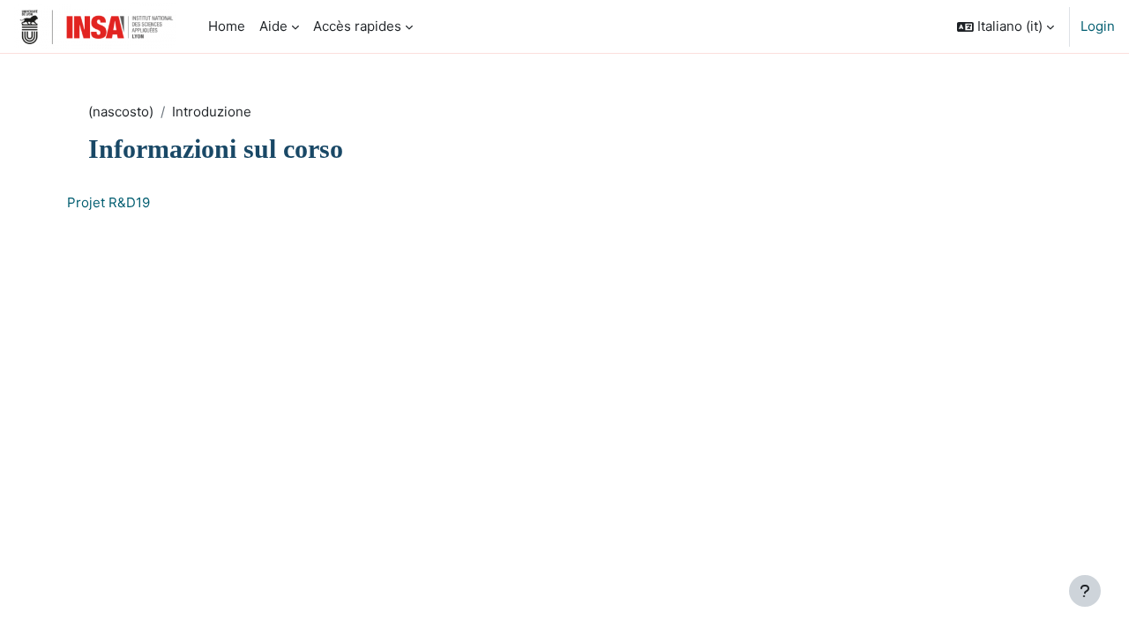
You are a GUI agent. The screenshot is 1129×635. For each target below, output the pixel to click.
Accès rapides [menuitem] (357, 26)
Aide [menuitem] (273, 26)
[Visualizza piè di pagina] (1085, 591)
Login (1097, 26)
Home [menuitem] (226, 26)
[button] (1005, 26)
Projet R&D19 (108, 202)
